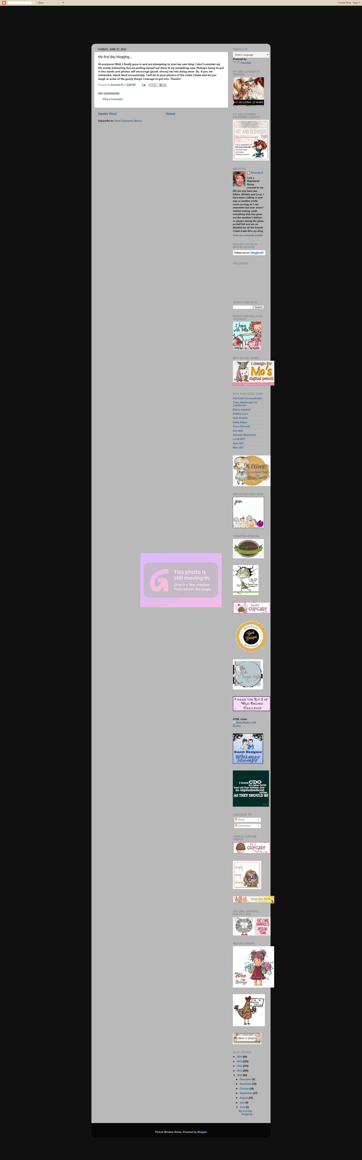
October (245, 1088)
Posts (241, 819)
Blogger (201, 1132)
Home (170, 114)
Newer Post (107, 114)
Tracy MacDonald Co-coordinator (245, 404)
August (244, 1098)
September (246, 1093)
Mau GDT (238, 447)
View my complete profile (248, 235)
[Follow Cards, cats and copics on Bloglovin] (249, 254)
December (246, 1079)
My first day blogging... (246, 1112)
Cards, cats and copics (169, 23)
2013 (240, 1061)
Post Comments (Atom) (128, 121)
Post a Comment (112, 99)
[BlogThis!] (154, 85)
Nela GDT (238, 443)
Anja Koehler (240, 418)
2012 (240, 1066)
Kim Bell (238, 431)
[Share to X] (157, 85)
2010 (240, 1075)
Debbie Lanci (240, 414)
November (246, 1084)
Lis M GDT (239, 439)
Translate (245, 63)
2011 (240, 1070)
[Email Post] (143, 85)
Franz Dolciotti (241, 426)
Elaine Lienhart (242, 409)
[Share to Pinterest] (164, 85)
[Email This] (150, 85)
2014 (240, 1056)
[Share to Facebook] (161, 85)
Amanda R (257, 172)
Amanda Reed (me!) (244, 435)
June (243, 1107)
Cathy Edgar (240, 422)
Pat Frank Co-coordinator (247, 398)
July (242, 1102)
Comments (244, 825)
